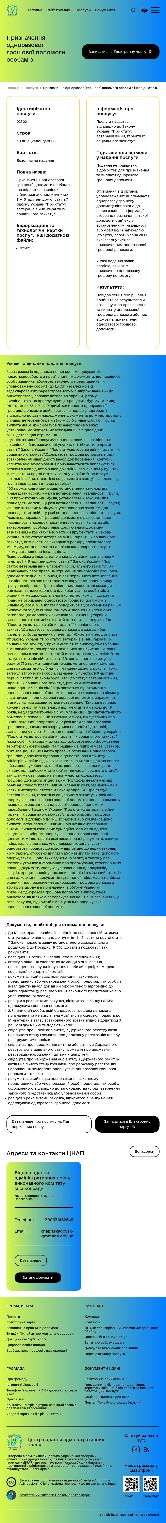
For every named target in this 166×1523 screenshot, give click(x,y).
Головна (35, 10)
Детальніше (31, 1260)
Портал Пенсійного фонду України (112, 1402)
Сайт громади (58, 10)
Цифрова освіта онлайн (25, 1345)
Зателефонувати (38, 1277)
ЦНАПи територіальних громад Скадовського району (121, 1329)
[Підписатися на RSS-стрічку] (146, 1449)
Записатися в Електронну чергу (118, 52)
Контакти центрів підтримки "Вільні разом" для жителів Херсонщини (41, 1406)
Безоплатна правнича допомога (32, 1328)
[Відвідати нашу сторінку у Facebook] (136, 1449)
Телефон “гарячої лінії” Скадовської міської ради (41, 1392)
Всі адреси (144, 1151)
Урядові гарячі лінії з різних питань (34, 1414)
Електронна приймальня (105, 1379)
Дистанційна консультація (106, 1337)
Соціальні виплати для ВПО (107, 1397)
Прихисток (15, 1399)
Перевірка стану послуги (105, 1354)
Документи (105, 10)
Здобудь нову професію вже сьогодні (36, 1350)
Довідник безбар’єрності (26, 1339)
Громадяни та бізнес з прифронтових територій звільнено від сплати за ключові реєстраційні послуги (119, 1388)
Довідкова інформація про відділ (111, 1348)
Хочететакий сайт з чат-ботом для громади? (54, 1495)
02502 (25, 248)
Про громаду (16, 1379)
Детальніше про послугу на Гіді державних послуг (40, 1124)
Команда (92, 1316)
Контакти (92, 1322)
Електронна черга (20, 1322)
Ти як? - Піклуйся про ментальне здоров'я (40, 1333)
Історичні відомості (22, 1384)
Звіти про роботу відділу (104, 1342)
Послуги (83, 10)
